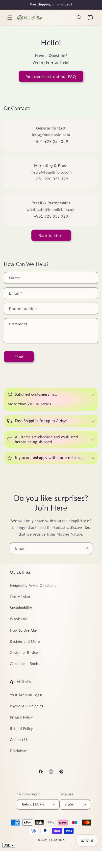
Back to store (51, 235)
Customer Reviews (25, 652)
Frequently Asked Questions (33, 585)
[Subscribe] (86, 548)
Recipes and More (25, 641)
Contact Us (19, 740)
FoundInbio (56, 839)
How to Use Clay (24, 630)
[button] (9, 17)
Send (18, 357)
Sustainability (21, 608)
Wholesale (18, 619)
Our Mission (20, 596)
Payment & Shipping (27, 706)
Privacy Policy (21, 717)
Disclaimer (18, 751)
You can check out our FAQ (51, 76)
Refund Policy (21, 728)
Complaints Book (24, 664)
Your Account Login (26, 695)
